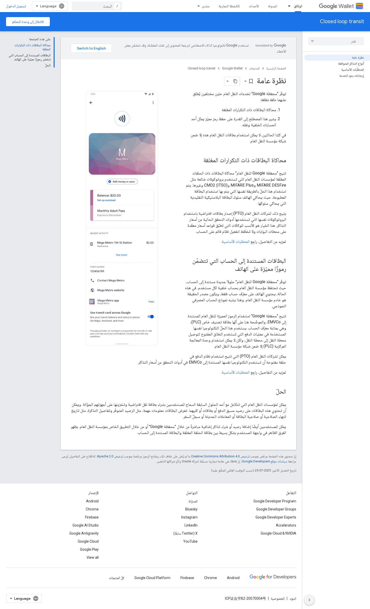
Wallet (346, 6)
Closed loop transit (342, 21)
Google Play (89, 549)
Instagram (189, 517)
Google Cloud (88, 541)
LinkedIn (191, 525)
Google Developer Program (274, 501)
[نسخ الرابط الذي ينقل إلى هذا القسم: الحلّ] (271, 392)
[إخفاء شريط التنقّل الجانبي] (309, 600)
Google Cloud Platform (152, 578)
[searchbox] (336, 41)
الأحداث (254, 6)
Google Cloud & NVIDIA (278, 533)
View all (93, 557)
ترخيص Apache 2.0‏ (110, 456)
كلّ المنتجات (116, 578)
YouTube (190, 541)
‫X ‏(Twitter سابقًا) (185, 533)
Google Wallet (232, 68)
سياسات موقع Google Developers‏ (264, 461)
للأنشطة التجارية (229, 6)
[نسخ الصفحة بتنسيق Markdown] (235, 81)
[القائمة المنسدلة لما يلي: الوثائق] (288, 6)
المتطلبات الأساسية (235, 241)
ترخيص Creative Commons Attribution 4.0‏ (220, 456)
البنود (292, 598)
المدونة (272, 6)
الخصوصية (278, 598)
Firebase (92, 517)
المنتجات (254, 68)
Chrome (92, 509)
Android (92, 501)
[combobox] (97, 6)
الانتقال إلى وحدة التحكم (28, 21)
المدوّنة (193, 501)
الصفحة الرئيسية (276, 68)
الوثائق (298, 6)
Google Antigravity (84, 533)
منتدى (206, 6)
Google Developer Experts (275, 517)
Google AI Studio (85, 525)
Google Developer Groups (276, 509)
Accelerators (286, 525)
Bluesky (191, 509)
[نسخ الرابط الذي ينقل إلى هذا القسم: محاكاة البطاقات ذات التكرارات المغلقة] (198, 161)
